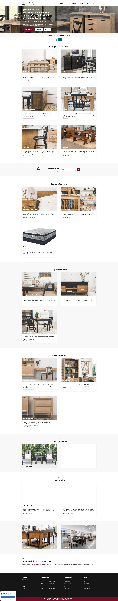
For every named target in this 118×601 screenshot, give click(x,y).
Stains (69, 3)
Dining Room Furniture (67, 579)
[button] (90, 2)
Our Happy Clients (86, 583)
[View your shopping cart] (87, 2)
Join (78, 169)
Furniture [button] (62, 3)
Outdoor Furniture (67, 588)
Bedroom (47, 29)
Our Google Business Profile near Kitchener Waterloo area (63, 599)
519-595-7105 (93, 3)
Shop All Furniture (28, 29)
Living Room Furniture (67, 583)
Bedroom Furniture (67, 581)
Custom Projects (67, 590)
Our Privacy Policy (86, 586)
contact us (85, 581)
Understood (8, 597)
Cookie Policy (7, 599)
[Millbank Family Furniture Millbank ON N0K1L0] (27, 3)
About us (85, 579)
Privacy (10, 599)
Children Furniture (67, 586)
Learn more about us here (50, 566)
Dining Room (39, 29)
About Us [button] (74, 3)
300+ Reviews (67, 35)
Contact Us (82, 3)
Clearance (65, 591)
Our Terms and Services (87, 588)
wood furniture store (34, 564)
